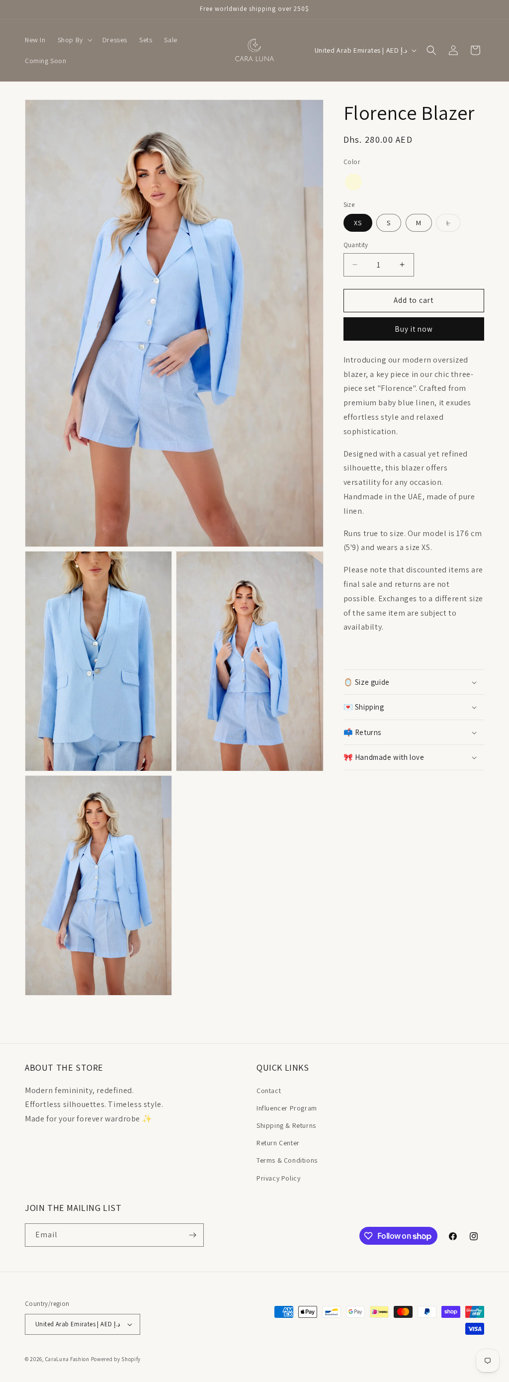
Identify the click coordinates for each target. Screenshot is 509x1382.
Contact (268, 1090)
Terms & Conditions (287, 1160)
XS (358, 222)
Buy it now (414, 329)
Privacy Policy (278, 1178)
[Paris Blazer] (353, 182)
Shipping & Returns (286, 1125)
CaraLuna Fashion (67, 1359)
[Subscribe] (192, 1235)
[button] (74, 39)
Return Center (278, 1142)
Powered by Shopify (116, 1359)
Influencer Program (286, 1108)
